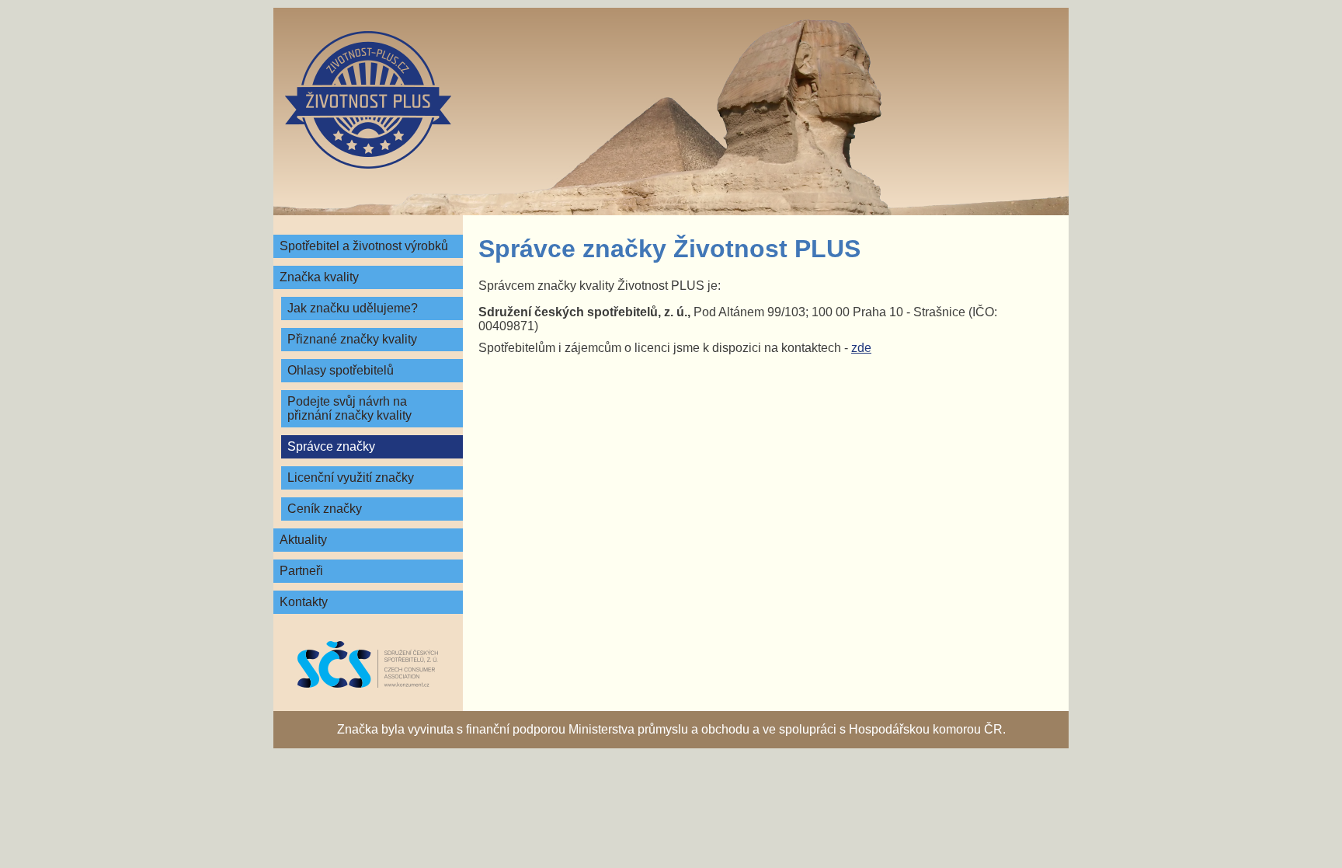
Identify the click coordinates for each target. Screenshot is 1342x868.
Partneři (301, 570)
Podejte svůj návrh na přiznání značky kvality (349, 408)
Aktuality (303, 539)
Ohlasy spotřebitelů (340, 370)
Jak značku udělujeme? (352, 308)
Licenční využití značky (350, 477)
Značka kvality (319, 277)
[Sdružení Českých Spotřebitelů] (368, 664)
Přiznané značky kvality (352, 339)
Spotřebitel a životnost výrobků (364, 246)
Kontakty (304, 601)
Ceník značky (324, 508)
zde (861, 347)
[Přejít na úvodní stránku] (368, 100)
